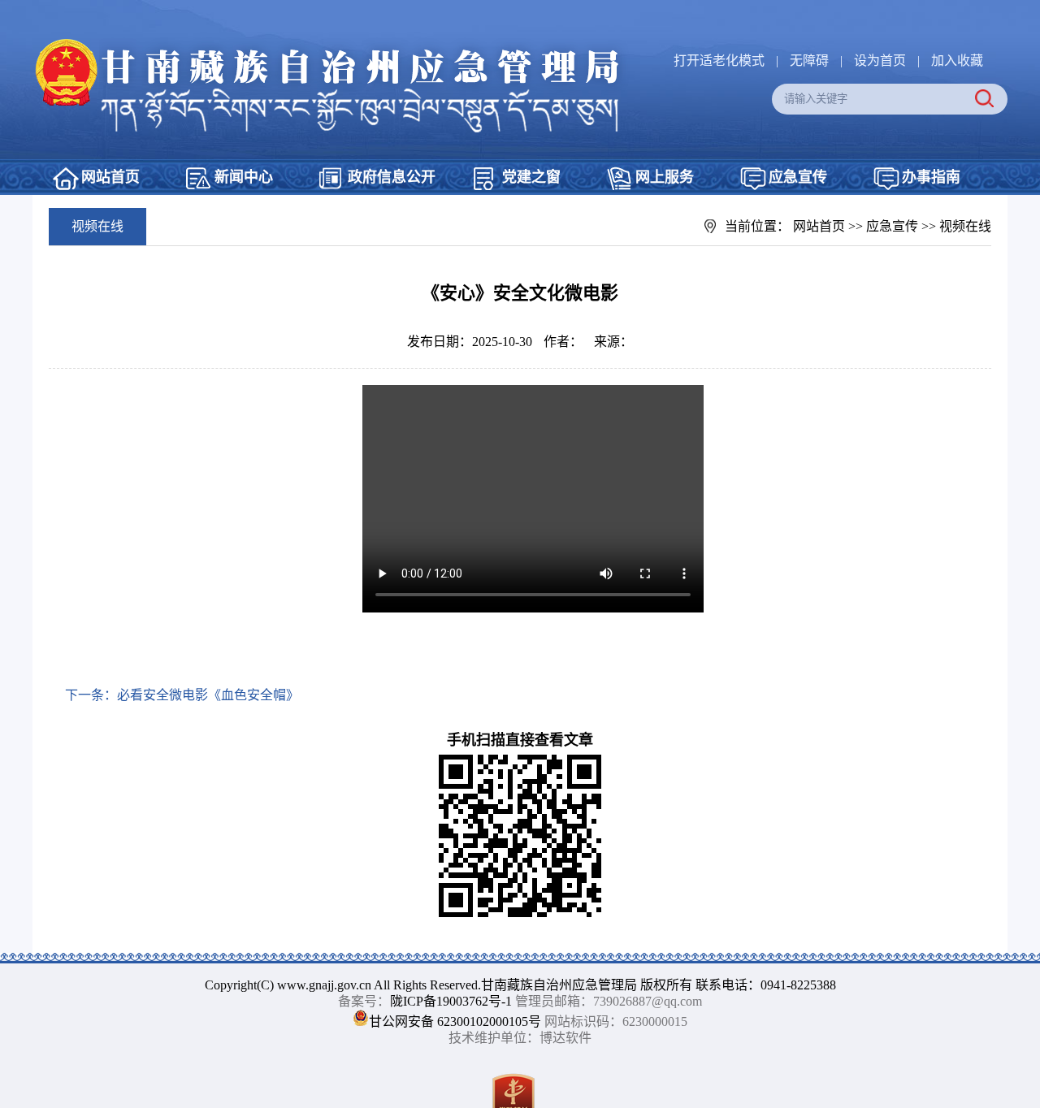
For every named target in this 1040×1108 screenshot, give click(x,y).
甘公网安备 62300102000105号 (455, 1021)
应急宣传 (798, 177)
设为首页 (880, 60)
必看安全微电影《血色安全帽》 (208, 695)
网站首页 (110, 177)
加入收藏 (957, 60)
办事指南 (931, 177)
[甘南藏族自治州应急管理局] (337, 44)
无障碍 (809, 60)
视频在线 (965, 226)
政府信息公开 (392, 177)
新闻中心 (243, 177)
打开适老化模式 (719, 60)
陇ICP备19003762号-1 (451, 1001)
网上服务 (664, 177)
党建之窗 (531, 177)
